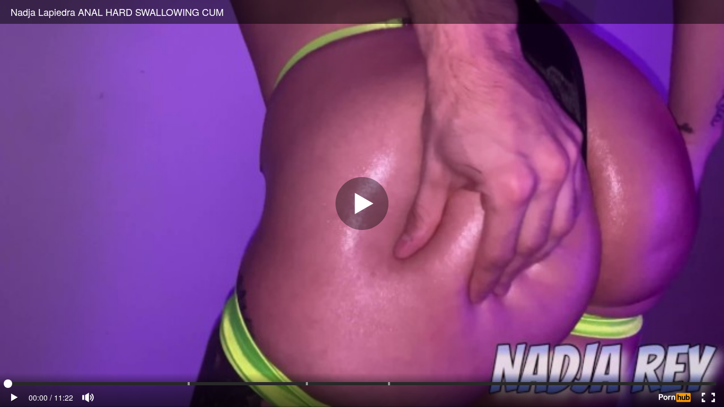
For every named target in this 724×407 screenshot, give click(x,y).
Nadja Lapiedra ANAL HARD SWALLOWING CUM (117, 12)
